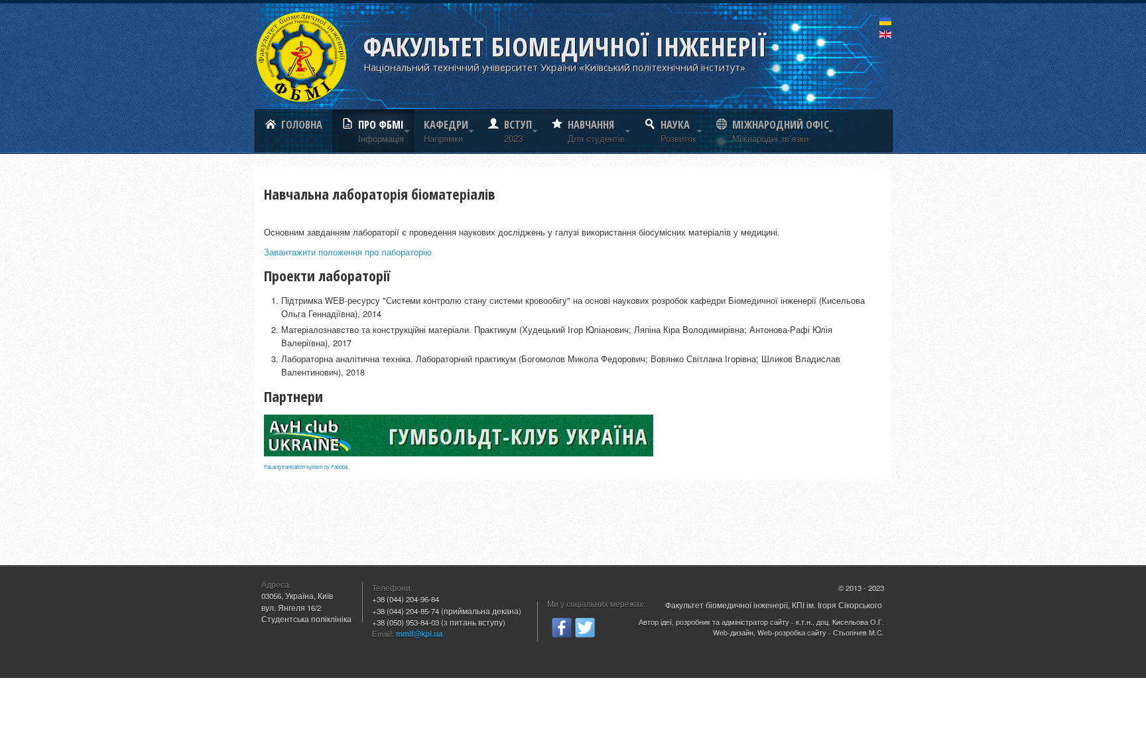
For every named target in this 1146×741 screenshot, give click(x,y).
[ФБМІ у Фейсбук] (561, 626)
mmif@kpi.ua (419, 634)
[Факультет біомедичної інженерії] (301, 56)
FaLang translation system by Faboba (306, 466)
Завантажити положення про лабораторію (348, 251)
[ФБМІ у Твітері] (585, 626)
